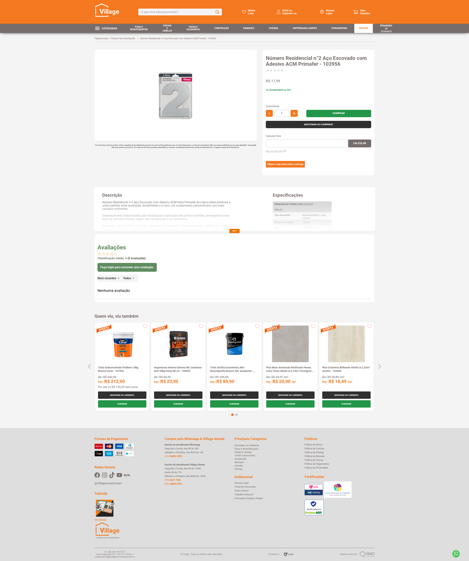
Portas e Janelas (167, 28)
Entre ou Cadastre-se (289, 12)
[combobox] (180, 12)
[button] (285, 164)
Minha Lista (251, 12)
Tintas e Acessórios (193, 28)
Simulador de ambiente (246, 445)
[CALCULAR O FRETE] (359, 143)
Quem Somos (241, 490)
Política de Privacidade (316, 468)
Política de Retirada (314, 456)
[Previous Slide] (89, 366)
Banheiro (248, 28)
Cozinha (273, 28)
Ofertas (363, 28)
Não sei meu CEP (274, 151)
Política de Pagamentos (316, 464)
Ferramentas (339, 28)
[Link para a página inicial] (101, 38)
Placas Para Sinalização (123, 38)
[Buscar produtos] (218, 12)
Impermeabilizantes (305, 28)
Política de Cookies (314, 448)
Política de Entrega (314, 452)
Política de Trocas (313, 460)
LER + (234, 231)
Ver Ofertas (100, 519)
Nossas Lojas (330, 12)
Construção (221, 28)
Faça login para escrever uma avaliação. (127, 267)
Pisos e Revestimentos (139, 28)
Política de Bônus (313, 444)
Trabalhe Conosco (243, 494)
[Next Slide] (379, 366)
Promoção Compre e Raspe (248, 498)
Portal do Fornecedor (245, 487)
